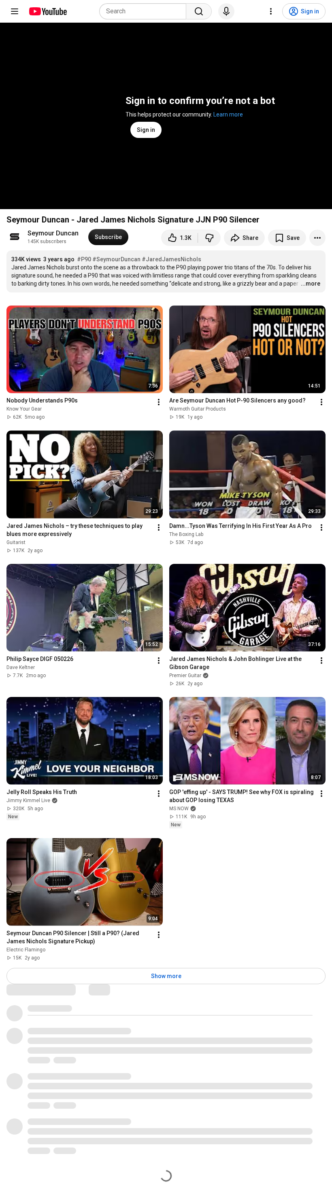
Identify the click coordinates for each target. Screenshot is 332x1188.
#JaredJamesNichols (171, 259)
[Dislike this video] (209, 238)
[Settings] (271, 11)
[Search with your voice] (226, 11)
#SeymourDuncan (116, 259)
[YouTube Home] (47, 11)
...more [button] (310, 283)
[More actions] (317, 238)
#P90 (84, 259)
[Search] (199, 11)
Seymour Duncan (53, 233)
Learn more (228, 114)
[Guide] (14, 11)
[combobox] (145, 11)
